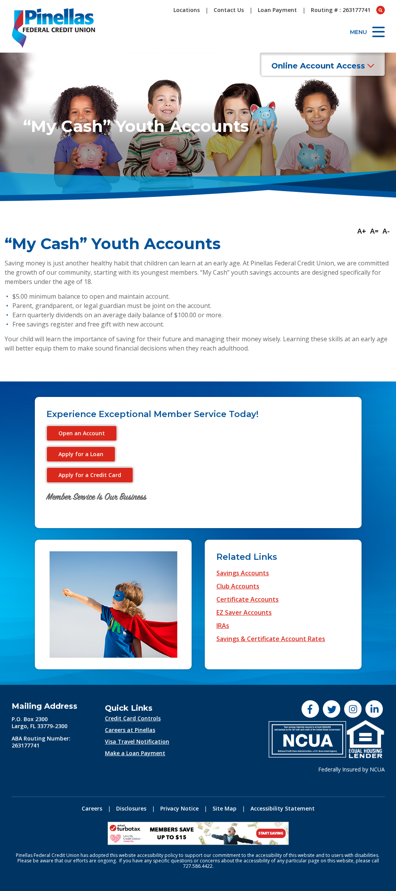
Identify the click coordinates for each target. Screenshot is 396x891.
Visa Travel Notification (137, 741)
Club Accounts (237, 586)
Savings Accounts (242, 573)
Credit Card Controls (133, 718)
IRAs (222, 625)
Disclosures (131, 808)
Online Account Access (319, 65)
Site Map (225, 808)
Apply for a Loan (80, 454)
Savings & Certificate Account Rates (270, 638)
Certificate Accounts (247, 599)
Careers (92, 808)
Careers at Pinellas (130, 730)
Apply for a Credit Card (89, 475)
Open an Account (81, 433)
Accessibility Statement (282, 808)
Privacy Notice (179, 808)
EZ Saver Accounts (244, 612)
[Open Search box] (380, 10)
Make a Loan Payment (135, 753)
